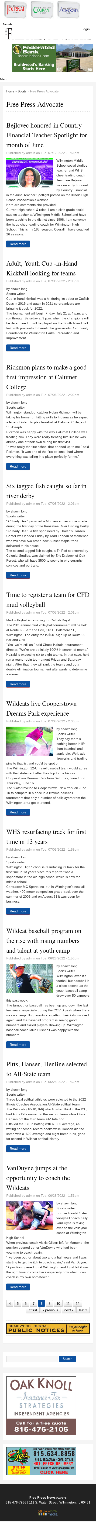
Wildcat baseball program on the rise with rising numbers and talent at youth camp (43, 940)
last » (83, 1310)
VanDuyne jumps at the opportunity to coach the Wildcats (38, 1177)
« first (33, 1310)
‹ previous (50, 1310)
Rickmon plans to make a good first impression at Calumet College (46, 376)
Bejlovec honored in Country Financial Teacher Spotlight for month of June (46, 135)
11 (68, 1304)
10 (58, 1304)
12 (77, 1304)
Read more (20, 244)
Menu (4, 79)
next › (68, 1310)
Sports (22, 91)
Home (10, 91)
